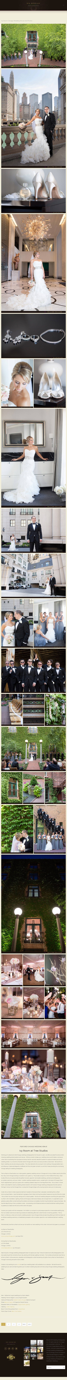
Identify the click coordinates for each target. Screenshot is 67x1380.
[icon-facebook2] (6, 1348)
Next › (24, 1324)
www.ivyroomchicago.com (8, 1236)
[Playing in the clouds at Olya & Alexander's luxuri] (33, 1356)
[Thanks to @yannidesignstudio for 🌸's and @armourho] (40, 1356)
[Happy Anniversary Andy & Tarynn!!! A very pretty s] (27, 1356)
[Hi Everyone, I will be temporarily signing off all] (33, 1343)
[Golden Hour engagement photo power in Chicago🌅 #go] (27, 1363)
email (18, 1264)
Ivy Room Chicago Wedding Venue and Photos (16, 20)
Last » (29, 1324)
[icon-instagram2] (16, 1348)
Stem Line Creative (16, 1311)
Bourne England (9, 1302)
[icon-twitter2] (9, 1348)
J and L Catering (10, 1306)
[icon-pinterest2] (13, 1348)
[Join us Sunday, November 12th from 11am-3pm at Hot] (40, 1343)
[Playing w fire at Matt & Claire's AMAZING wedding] (27, 1350)
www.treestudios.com (7, 1248)
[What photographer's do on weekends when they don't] (33, 1350)
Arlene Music (21, 1309)
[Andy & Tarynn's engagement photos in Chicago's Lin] (40, 1350)
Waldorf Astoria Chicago (19, 1300)
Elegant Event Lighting (24, 1304)
